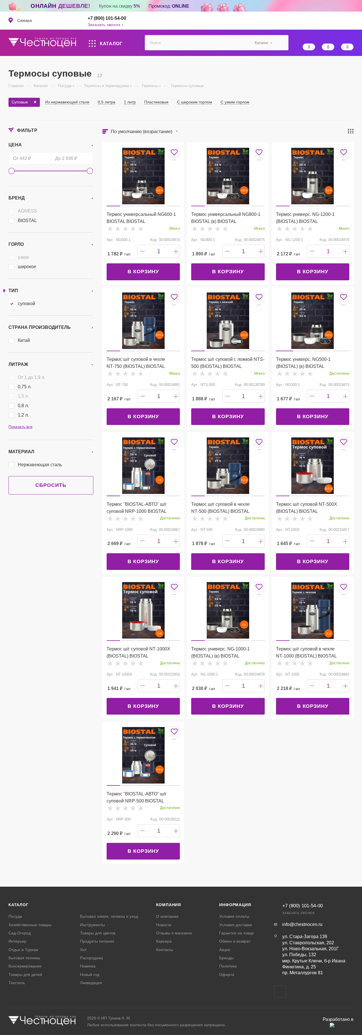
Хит (83, 949)
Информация (235, 904)
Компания (168, 904)
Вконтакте (280, 992)
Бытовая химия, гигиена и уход (109, 916)
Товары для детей (25, 974)
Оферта (226, 974)
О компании (167, 916)
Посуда (15, 916)
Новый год (89, 974)
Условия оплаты (234, 916)
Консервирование (25, 966)
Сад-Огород (19, 933)
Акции (224, 949)
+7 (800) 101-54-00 (107, 18)
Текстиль (16, 982)
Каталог (18, 904)
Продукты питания (97, 941)
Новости (163, 925)
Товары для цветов (97, 933)
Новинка (88, 966)
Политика (228, 966)
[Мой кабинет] (351, 20)
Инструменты (92, 925)
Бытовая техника (24, 958)
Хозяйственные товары (29, 925)
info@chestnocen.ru (302, 924)
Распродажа (91, 958)
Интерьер (17, 941)
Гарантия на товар (236, 933)
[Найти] (281, 42)
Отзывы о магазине (174, 933)
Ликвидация (91, 982)
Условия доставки (235, 925)
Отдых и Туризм (23, 949)
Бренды (226, 958)
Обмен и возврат (235, 941)
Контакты (164, 949)
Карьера (164, 941)
